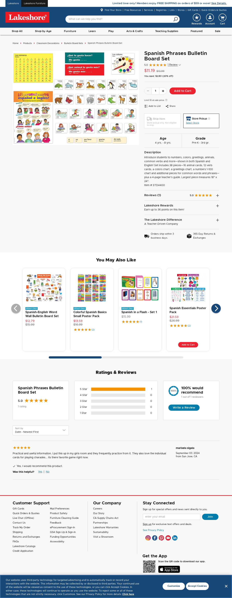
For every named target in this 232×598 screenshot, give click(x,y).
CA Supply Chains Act (105, 518)
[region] (116, 586)
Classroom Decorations (48, 43)
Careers (97, 509)
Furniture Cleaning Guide (64, 518)
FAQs (16, 542)
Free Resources (133, 10)
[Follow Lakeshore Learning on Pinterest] (161, 538)
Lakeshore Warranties (106, 527)
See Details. (219, 3)
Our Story (98, 513)
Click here (128, 594)
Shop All (17, 31)
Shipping (17, 532)
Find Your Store (113, 10)
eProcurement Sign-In (62, 527)
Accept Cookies (197, 586)
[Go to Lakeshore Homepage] (27, 17)
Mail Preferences (59, 509)
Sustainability (101, 532)
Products (27, 43)
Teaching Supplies (166, 31)
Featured (196, 31)
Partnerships (100, 523)
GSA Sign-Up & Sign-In (63, 532)
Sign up (147, 524)
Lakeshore (13, 3)
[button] (210, 19)
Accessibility (57, 542)
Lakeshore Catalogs (24, 546)
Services (148, 10)
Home (15, 43)
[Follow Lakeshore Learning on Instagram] (148, 538)
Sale (217, 31)
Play (111, 31)
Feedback (55, 523)
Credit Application (23, 551)
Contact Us (19, 523)
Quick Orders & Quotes (214, 10)
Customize (173, 586)
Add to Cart (182, 90)
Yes (40, 472)
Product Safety (58, 513)
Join (210, 517)
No (47, 472)
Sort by (19, 428)
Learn (92, 31)
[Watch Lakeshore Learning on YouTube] (168, 538)
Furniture (70, 31)
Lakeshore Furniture (34, 3)
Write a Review (184, 407)
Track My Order (21, 527)
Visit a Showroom (103, 537)
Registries (161, 10)
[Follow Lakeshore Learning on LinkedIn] (175, 538)
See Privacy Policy (153, 530)
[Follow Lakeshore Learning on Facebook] (155, 538)
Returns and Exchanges (26, 537)
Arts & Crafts (134, 31)
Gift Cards (193, 10)
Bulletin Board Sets (73, 43)
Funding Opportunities (63, 537)
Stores (181, 10)
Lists (172, 10)
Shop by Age (43, 31)
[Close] (226, 586)
